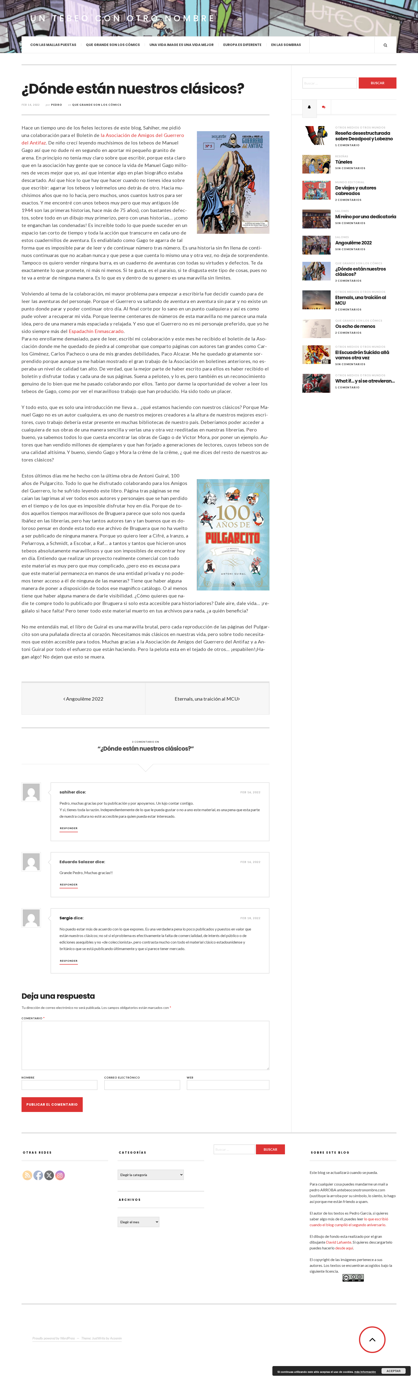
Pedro (56, 104)
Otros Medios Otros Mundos (360, 127)
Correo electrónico (122, 1077)
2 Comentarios (348, 199)
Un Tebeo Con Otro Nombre (123, 18)
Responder (69, 828)
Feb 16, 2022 (250, 792)
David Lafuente (338, 1242)
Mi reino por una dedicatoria (365, 217)
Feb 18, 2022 (250, 918)
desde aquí (344, 1248)
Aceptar (394, 1371)
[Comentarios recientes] (324, 107)
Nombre (28, 1077)
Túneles (343, 162)
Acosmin (116, 1338)
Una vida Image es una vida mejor (181, 44)
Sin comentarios (350, 168)
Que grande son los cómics (113, 44)
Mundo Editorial (350, 182)
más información (365, 1372)
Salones (342, 210)
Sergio (66, 918)
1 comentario (347, 145)
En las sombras (286, 44)
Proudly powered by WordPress (53, 1338)
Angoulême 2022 (84, 699)
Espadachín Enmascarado (96, 331)
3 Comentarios (348, 280)
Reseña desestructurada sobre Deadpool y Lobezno (364, 136)
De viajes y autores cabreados (355, 190)
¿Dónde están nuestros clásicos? (360, 272)
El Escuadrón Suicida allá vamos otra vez (362, 355)
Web (190, 1077)
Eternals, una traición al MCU (206, 699)
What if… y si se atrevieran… (365, 381)
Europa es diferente (242, 44)
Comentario (33, 1018)
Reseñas (341, 156)
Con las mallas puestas (53, 44)
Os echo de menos (355, 326)
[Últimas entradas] (309, 107)
